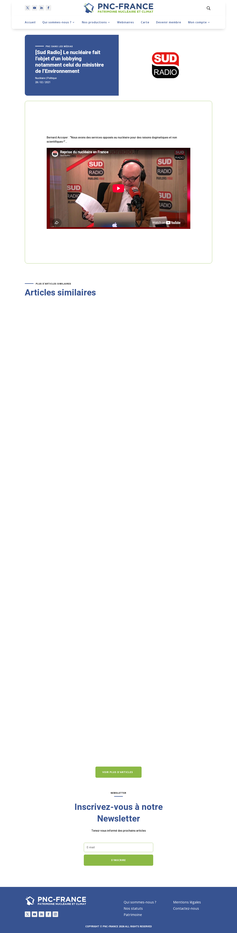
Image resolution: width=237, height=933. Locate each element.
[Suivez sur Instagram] (55, 914)
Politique (52, 78)
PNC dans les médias (59, 46)
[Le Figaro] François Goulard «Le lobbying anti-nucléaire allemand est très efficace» (83, 426)
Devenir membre (168, 22)
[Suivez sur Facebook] (48, 8)
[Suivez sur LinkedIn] (41, 8)
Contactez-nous (186, 908)
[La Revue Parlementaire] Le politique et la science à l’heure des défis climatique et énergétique (91, 736)
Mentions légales (187, 902)
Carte (145, 22)
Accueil (30, 22)
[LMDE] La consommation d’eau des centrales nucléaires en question (73, 581)
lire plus (33, 446)
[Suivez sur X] (27, 8)
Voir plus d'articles (117, 772)
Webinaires (125, 22)
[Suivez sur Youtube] (34, 8)
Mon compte (197, 22)
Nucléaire (40, 78)
